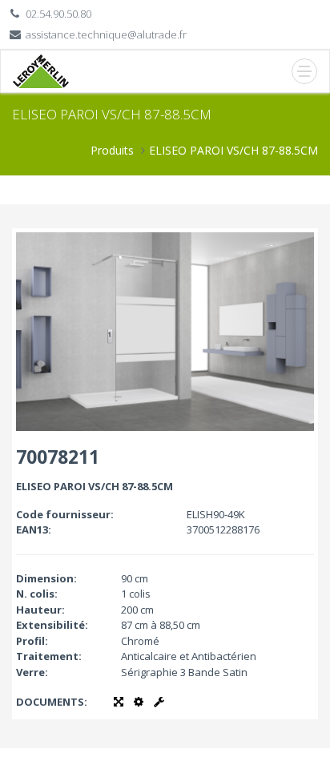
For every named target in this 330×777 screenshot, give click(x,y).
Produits (112, 150)
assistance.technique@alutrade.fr (106, 34)
